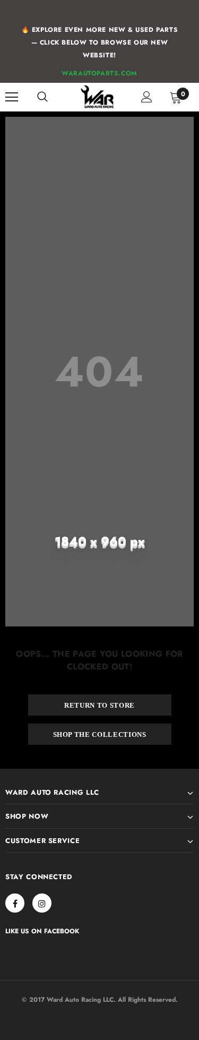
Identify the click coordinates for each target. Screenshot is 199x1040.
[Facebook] (14, 903)
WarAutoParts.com (99, 73)
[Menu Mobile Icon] (11, 97)
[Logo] (98, 96)
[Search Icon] (42, 97)
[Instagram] (41, 903)
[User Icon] (146, 96)
